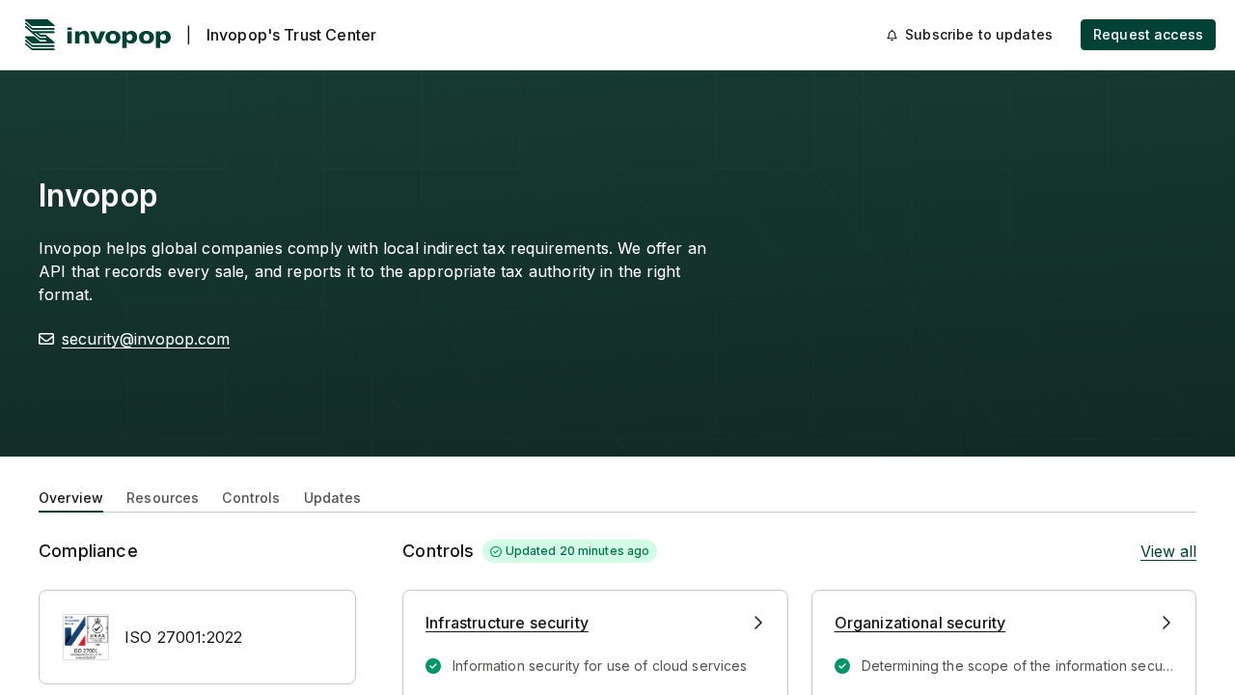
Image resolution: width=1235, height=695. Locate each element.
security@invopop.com (146, 338)
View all (1168, 551)
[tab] (71, 496)
